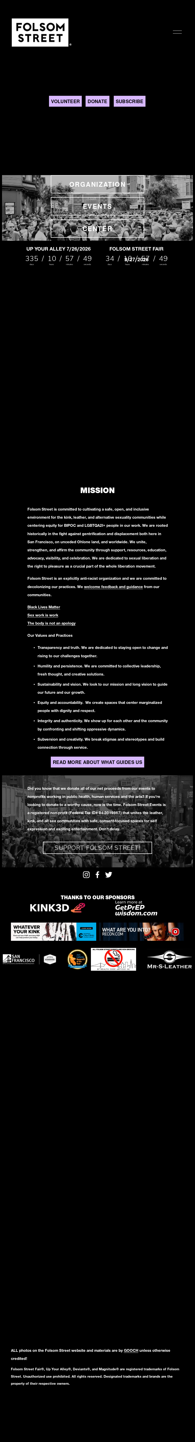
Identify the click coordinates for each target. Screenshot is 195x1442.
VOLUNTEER (65, 101)
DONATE (97, 101)
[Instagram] (86, 874)
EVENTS (97, 206)
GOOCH (131, 1351)
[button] (33, 306)
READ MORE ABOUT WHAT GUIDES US (97, 762)
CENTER (97, 228)
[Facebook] (97, 874)
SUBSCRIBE (129, 101)
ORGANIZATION (97, 184)
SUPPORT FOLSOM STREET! (97, 848)
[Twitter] (108, 874)
